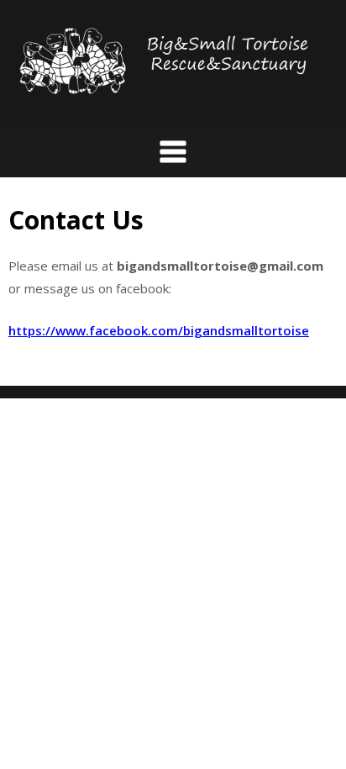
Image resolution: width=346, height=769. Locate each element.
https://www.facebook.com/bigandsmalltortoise (158, 330)
